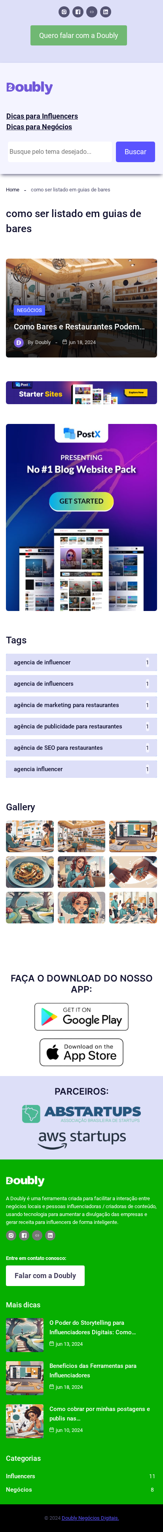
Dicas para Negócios (39, 127)
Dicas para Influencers (42, 116)
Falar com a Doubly (45, 1275)
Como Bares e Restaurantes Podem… (79, 326)
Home (12, 190)
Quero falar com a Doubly (78, 35)
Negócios (29, 310)
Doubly (43, 342)
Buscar (135, 152)
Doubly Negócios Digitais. (90, 1518)
